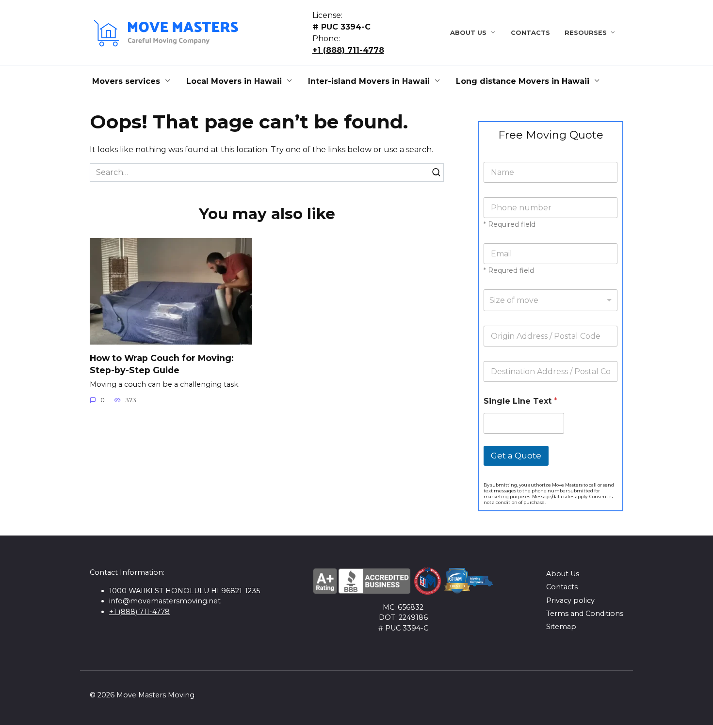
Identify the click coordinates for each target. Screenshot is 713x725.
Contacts (530, 32)
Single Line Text (520, 401)
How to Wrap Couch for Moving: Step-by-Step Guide (162, 364)
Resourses (586, 32)
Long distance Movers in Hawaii (522, 81)
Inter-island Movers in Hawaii (369, 81)
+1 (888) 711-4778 (348, 50)
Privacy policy (570, 600)
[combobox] (550, 300)
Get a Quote (516, 455)
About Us (468, 32)
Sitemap (561, 626)
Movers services (126, 81)
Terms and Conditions (584, 613)
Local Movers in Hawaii (234, 81)
